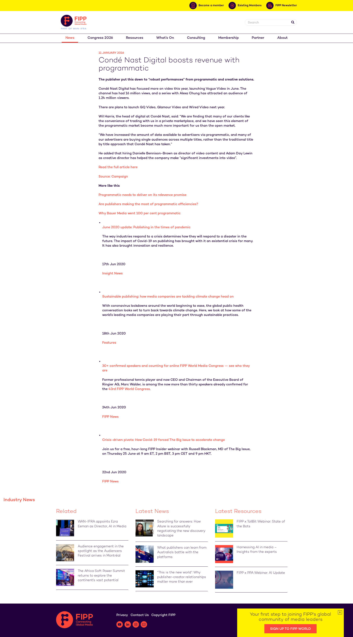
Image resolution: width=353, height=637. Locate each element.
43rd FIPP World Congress (129, 389)
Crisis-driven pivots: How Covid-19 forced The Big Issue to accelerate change (163, 440)
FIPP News (110, 417)
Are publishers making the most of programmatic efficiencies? (148, 204)
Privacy (122, 615)
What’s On (165, 38)
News (69, 38)
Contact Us (140, 615)
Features (109, 343)
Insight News (112, 273)
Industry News (19, 500)
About (282, 38)
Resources (134, 38)
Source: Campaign (113, 176)
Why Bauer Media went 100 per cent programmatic (140, 213)
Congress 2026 (100, 38)
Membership (228, 38)
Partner (258, 38)
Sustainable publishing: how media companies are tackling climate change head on (168, 296)
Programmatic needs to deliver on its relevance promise (142, 195)
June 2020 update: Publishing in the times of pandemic (146, 227)
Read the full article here (118, 167)
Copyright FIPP (163, 615)
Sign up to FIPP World (290, 629)
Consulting (196, 38)
